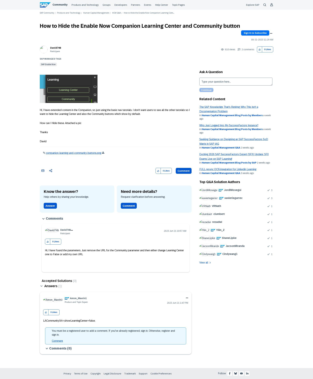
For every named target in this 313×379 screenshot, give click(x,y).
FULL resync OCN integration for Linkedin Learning (227, 169)
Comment (184, 171)
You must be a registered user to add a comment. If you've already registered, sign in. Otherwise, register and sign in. (113, 332)
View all (203, 262)
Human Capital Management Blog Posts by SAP (229, 162)
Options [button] (271, 33)
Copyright (95, 373)
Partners (135, 5)
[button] (259, 49)
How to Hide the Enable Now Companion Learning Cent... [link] (149, 13)
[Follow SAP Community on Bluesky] (235, 373)
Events (147, 5)
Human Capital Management (96, 13)
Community (59, 4)
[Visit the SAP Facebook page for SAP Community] (229, 373)
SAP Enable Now (48, 64)
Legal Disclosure (112, 373)
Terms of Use (81, 373)
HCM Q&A (116, 13)
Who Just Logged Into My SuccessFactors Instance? (228, 125)
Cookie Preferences (161, 373)
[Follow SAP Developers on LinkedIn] (247, 373)
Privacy (67, 373)
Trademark (130, 373)
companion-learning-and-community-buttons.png (73, 153)
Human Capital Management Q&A (221, 147)
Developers (120, 5)
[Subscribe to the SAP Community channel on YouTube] (241, 373)
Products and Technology (85, 5)
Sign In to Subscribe (255, 33)
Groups (107, 5)
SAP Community (47, 13)
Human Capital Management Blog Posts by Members (232, 115)
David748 (55, 47)
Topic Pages (178, 5)
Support (143, 373)
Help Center (161, 5)
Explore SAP (252, 5)
